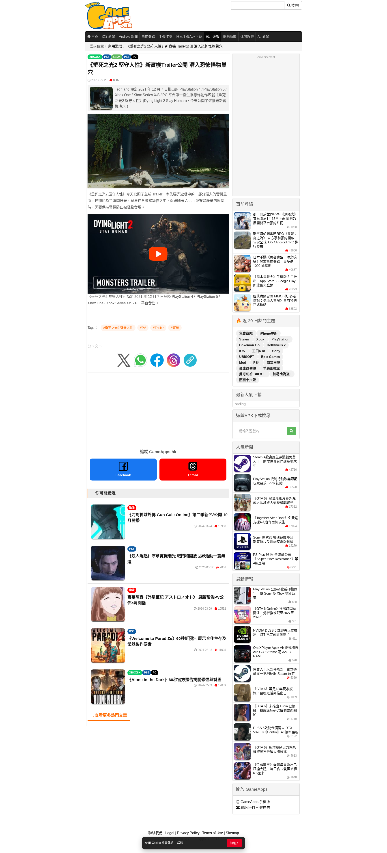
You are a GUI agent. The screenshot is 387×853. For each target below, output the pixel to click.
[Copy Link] (190, 360)
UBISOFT (247, 357)
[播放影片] (158, 254)
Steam (244, 339)
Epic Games (270, 357)
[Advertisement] (158, 409)
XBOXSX (95, 56)
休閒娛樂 (247, 36)
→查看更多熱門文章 (109, 715)
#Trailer (158, 327)
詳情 (180, 842)
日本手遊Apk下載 (189, 36)
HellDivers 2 (276, 345)
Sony (276, 351)
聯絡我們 (155, 833)
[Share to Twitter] (124, 360)
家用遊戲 (212, 36)
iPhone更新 (268, 333)
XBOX (116, 56)
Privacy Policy (188, 833)
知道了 (234, 843)
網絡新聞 (229, 36)
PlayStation (280, 339)
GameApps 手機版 (255, 802)
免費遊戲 (246, 333)
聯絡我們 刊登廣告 (255, 808)
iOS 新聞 (108, 36)
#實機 (175, 327)
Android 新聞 (128, 36)
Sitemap (232, 833)
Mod (243, 362)
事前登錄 (148, 36)
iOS (242, 351)
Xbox (260, 339)
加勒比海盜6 (282, 374)
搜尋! (294, 5)
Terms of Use (212, 833)
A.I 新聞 (263, 36)
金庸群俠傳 (248, 368)
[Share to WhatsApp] (140, 360)
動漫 (132, 507)
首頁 (94, 36)
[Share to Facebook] (157, 360)
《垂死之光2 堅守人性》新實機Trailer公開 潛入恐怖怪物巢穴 (174, 46)
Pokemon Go (249, 345)
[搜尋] (291, 431)
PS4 (126, 56)
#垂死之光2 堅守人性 (118, 327)
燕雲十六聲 (247, 380)
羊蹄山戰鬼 (271, 368)
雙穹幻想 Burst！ (253, 374)
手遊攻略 (165, 36)
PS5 (106, 56)
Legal (169, 833)
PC (135, 56)
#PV (143, 327)
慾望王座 (273, 362)
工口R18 (259, 351)
